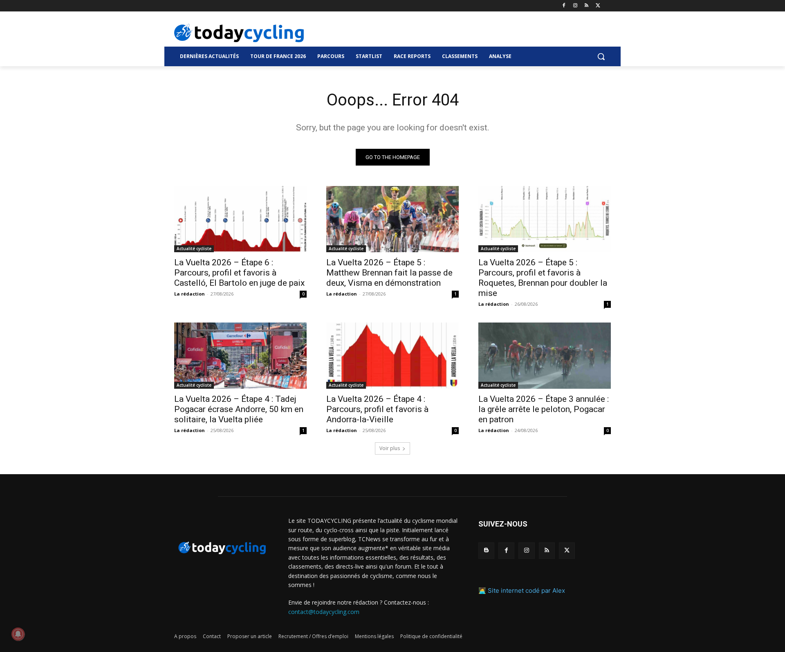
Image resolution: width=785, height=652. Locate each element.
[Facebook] (564, 6)
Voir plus (389, 448)
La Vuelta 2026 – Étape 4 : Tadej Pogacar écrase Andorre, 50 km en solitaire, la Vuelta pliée (238, 409)
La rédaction (189, 294)
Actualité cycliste (194, 248)
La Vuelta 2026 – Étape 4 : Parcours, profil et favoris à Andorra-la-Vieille (377, 409)
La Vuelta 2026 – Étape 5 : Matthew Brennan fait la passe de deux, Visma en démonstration (389, 273)
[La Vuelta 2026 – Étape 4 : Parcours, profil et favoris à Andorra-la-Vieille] (392, 356)
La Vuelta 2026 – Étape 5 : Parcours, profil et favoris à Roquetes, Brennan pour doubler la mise (542, 278)
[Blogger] (486, 550)
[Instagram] (575, 6)
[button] (601, 56)
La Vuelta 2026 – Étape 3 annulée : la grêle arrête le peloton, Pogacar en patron (543, 409)
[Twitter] (598, 6)
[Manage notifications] (18, 634)
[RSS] (586, 6)
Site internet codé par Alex (526, 590)
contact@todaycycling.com (323, 612)
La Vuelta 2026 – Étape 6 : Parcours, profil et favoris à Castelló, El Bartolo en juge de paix (239, 273)
